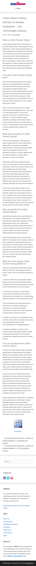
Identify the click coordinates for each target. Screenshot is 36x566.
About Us (6, 518)
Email (5, 535)
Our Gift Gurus (7, 521)
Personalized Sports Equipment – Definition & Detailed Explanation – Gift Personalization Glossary (18, 448)
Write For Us (7, 530)
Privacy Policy (7, 532)
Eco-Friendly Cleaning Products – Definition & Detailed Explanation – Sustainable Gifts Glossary (18, 440)
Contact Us (6, 527)
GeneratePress (29, 563)
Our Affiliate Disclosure (10, 524)
